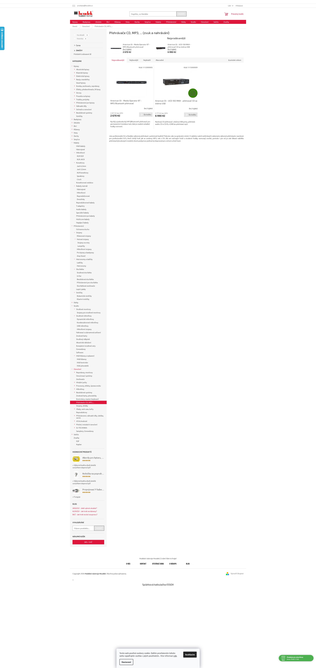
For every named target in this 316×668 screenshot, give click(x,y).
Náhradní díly (81, 106)
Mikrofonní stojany (84, 249)
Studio (76, 306)
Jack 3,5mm (81, 169)
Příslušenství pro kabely (85, 216)
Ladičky (80, 262)
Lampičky (81, 246)
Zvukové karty (81, 336)
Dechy (76, 136)
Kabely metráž (82, 186)
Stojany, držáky (82, 406)
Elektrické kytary (82, 76)
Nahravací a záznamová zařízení (88, 332)
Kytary (76, 66)
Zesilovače (80, 379)
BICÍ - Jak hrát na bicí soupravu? (85, 514)
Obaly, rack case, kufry (84, 409)
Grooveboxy (81, 349)
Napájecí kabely (82, 222)
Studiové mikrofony (84, 316)
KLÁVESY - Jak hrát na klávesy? (85, 511)
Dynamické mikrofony (85, 319)
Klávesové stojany (84, 236)
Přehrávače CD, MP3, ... (85, 402)
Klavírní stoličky (83, 299)
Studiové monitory (83, 309)
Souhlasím (190, 654)
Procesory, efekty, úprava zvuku (88, 386)
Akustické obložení (83, 342)
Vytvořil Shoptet (237, 573)
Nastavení (126, 662)
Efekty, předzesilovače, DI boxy (88, 89)
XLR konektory (82, 172)
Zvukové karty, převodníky (86, 396)
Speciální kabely (82, 212)
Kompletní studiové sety (85, 346)
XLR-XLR (80, 156)
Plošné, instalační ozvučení (86, 424)
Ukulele (77, 123)
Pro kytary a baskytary (85, 252)
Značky (76, 438)
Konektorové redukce (84, 182)
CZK (229, 6)
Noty (76, 133)
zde (175, 655)
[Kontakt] (143, 563)
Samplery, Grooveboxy (84, 431)
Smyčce (77, 139)
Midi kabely (80, 146)
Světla (76, 434)
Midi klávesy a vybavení (85, 356)
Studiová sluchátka (84, 272)
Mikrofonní (80, 152)
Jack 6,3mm (81, 166)
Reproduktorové (83, 196)
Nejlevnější (133, 60)
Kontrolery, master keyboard (87, 399)
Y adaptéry (80, 206)
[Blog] (188, 563)
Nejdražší (147, 60)
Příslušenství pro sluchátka (87, 282)
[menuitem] (75, 22)
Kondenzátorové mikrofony (87, 322)
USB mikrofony (82, 326)
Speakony (80, 176)
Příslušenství (79, 226)
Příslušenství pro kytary (85, 103)
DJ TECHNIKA (81, 428)
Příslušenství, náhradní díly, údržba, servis (90, 417)
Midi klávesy (81, 359)
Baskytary (77, 119)
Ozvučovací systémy (84, 376)
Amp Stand (81, 256)
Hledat (181, 14)
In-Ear (79, 276)
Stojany (79, 232)
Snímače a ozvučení (84, 109)
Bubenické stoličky (84, 296)
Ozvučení (77, 369)
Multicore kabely (82, 219)
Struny (78, 93)
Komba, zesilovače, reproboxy (87, 86)
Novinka (81, 38)
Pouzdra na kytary (83, 96)
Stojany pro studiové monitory (88, 312)
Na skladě (82, 35)
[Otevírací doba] (158, 563)
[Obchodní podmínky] (173, 563)
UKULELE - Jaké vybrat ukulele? (85, 508)
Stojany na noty (83, 242)
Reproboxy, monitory (84, 372)
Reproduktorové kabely (85, 202)
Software (79, 352)
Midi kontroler (82, 362)
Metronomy (81, 266)
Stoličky (79, 116)
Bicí (75, 126)
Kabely (76, 143)
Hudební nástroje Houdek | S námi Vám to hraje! (158, 558)
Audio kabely (81, 209)
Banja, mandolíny (83, 79)
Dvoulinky (81, 199)
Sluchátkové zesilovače (86, 286)
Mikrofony (80, 389)
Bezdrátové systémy (84, 113)
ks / (88, 542)
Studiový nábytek (83, 339)
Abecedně (160, 60)
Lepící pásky (81, 289)
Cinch (79, 179)
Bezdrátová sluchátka (85, 279)
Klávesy (77, 129)
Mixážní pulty (81, 382)
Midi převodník (83, 366)
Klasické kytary (82, 73)
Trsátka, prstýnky (82, 99)
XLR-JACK (81, 159)
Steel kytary (81, 83)
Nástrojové (80, 149)
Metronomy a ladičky (84, 259)
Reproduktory (81, 412)
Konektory (80, 163)
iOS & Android (81, 421)
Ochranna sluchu (82, 229)
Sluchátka (80, 269)
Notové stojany (83, 239)
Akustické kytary (82, 69)
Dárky (76, 302)
